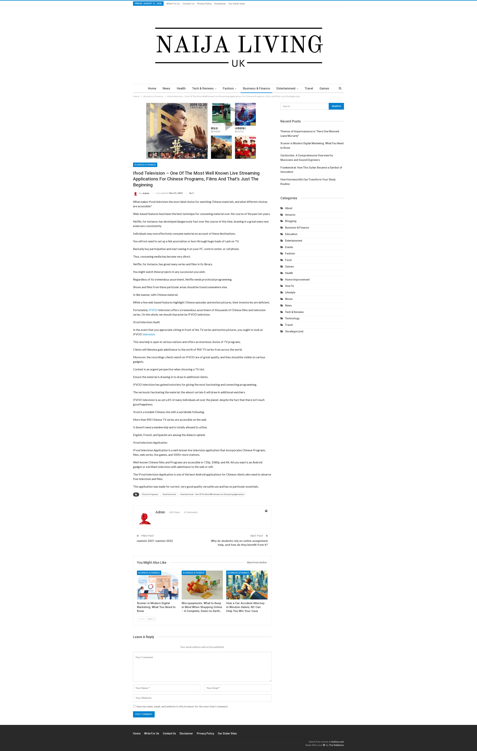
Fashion (228, 88)
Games (324, 88)
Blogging (290, 221)
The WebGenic (336, 745)
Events (289, 247)
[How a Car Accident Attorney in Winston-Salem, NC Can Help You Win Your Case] (247, 585)
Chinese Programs (150, 494)
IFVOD (153, 310)
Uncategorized (294, 331)
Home (152, 88)
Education (291, 234)
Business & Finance (256, 88)
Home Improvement (297, 279)
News (166, 88)
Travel (309, 88)
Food (288, 260)
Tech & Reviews (203, 88)
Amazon (290, 214)
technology (292, 318)
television (149, 334)
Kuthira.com (337, 742)
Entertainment (286, 88)
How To (289, 285)
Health (181, 88)
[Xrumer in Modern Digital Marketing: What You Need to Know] (157, 585)
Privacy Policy (204, 3)
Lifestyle (290, 292)
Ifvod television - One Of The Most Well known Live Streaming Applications (212, 494)
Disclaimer (220, 3)
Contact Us (188, 3)
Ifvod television (169, 494)
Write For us (173, 3)
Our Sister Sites (236, 3)
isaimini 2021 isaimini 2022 (155, 541)
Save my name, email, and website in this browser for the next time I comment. (182, 706)
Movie (289, 298)
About (288, 208)
